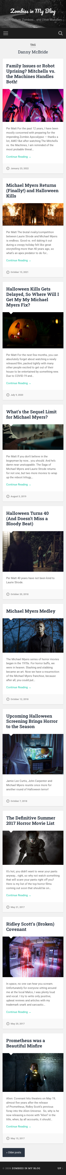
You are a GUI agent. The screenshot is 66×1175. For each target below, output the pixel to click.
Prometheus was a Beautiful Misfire (25, 1043)
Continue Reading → (18, 156)
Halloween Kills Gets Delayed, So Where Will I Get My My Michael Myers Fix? (32, 297)
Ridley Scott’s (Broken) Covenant (30, 926)
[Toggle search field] (60, 33)
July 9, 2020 (17, 395)
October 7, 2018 (19, 801)
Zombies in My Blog (33, 10)
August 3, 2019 (18, 496)
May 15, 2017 (18, 1138)
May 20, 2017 (18, 1023)
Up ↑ (60, 1168)
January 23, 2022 (20, 168)
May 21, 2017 (18, 907)
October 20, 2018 (19, 594)
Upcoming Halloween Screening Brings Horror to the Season (32, 721)
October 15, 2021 (19, 272)
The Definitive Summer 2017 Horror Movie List (30, 820)
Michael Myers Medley (30, 611)
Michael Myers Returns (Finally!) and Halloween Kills (32, 190)
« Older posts (13, 1152)
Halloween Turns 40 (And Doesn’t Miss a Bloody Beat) (27, 518)
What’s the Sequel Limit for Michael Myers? (31, 414)
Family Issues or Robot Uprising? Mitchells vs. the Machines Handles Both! (30, 73)
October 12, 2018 (19, 699)
